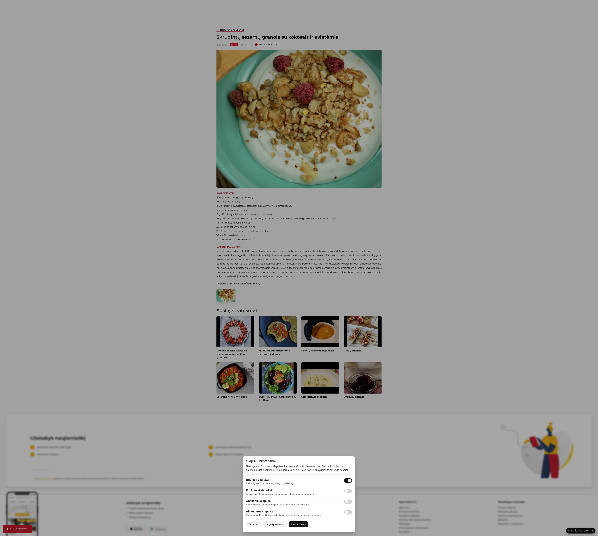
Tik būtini (253, 524)
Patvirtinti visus (298, 524)
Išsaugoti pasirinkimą (274, 524)
